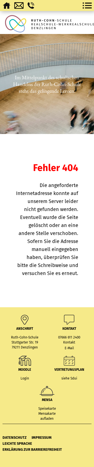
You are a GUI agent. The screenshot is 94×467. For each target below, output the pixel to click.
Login (25, 378)
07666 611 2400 (69, 338)
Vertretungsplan (69, 370)
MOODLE (24, 370)
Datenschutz (15, 437)
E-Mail (69, 348)
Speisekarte (47, 409)
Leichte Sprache (17, 443)
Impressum (42, 437)
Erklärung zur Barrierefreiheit (32, 449)
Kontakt (69, 342)
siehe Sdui (69, 378)
